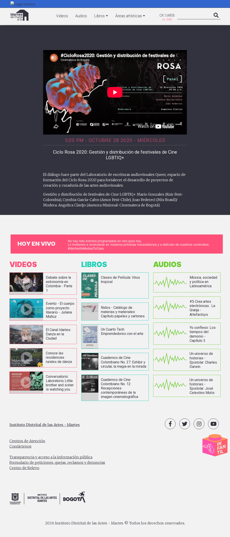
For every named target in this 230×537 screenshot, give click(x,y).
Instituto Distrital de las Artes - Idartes (44, 424)
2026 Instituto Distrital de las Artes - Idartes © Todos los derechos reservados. (115, 523)
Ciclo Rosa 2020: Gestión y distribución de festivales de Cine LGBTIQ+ (115, 154)
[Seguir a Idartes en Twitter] (184, 423)
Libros (99, 16)
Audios (81, 16)
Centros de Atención (27, 441)
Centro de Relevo (24, 468)
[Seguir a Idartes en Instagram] (199, 423)
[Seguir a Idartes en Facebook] (170, 423)
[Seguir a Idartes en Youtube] (213, 423)
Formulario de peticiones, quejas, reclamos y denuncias (57, 462)
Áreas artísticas (128, 16)
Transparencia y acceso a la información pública (50, 457)
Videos (62, 16)
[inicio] (20, 15)
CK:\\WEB (167, 15)
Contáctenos (20, 446)
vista (43, 283)
